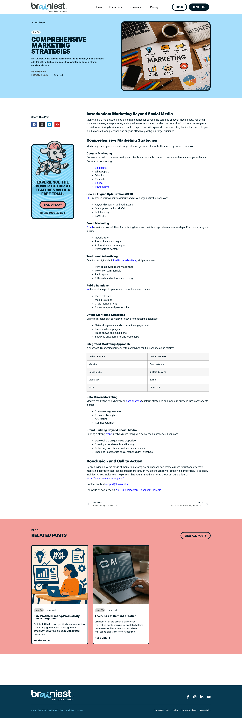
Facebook (145, 489)
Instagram (133, 489)
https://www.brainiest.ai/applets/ (105, 478)
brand (109, 434)
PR (88, 289)
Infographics (102, 186)
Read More (40, 640)
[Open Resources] (143, 7)
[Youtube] (57, 124)
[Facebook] (34, 124)
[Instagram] (42, 124)
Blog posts (101, 167)
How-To (35, 32)
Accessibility (205, 710)
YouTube (121, 489)
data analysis (133, 400)
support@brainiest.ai (116, 484)
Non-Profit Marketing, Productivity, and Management (57, 617)
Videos (99, 182)
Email (90, 227)
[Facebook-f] (187, 696)
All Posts (40, 22)
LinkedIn (156, 489)
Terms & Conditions (189, 710)
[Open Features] (121, 7)
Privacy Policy (172, 710)
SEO (89, 198)
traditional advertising (125, 260)
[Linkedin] (49, 124)
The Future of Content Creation (115, 616)
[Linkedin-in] (201, 696)
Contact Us (159, 710)
